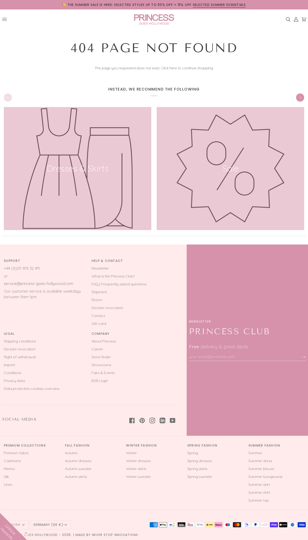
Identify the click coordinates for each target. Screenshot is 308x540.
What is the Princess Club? (113, 276)
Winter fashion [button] (141, 445)
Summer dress (260, 461)
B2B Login (100, 380)
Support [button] (12, 260)
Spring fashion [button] (202, 445)
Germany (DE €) (48, 524)
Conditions (12, 372)
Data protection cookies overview (32, 388)
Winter (131, 453)
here (173, 68)
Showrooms (101, 365)
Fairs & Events (103, 372)
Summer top (258, 500)
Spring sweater (199, 476)
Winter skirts (136, 468)
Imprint (9, 365)
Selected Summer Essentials (219, 4)
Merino (9, 468)
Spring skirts (197, 468)
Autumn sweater (78, 468)
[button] (13, 526)
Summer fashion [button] (264, 445)
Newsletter (100, 268)
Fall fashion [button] (77, 445)
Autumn (71, 453)
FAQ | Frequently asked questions (119, 284)
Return (97, 300)
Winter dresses (138, 461)
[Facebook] (132, 420)
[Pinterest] (142, 420)
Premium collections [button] (25, 445)
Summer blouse (261, 468)
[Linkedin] (162, 420)
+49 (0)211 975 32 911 (22, 268)
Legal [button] (9, 333)
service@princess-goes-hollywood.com (38, 283)
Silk (6, 476)
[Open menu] (6, 19)
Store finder (101, 357)
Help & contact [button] (107, 260)
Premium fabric (16, 453)
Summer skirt (259, 484)
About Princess (104, 341)
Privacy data (14, 380)
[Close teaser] (26, 533)
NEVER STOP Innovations (115, 535)
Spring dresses (199, 461)
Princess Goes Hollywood (32, 535)
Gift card (99, 323)
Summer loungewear (265, 476)
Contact (98, 315)
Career (97, 349)
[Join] (300, 356)
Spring (192, 453)
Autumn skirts (76, 476)
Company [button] (101, 333)
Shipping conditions (20, 341)
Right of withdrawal (20, 357)
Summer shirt (259, 492)
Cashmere (12, 461)
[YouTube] (172, 420)
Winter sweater (138, 476)
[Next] (300, 97)
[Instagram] (152, 420)
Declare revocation (107, 307)
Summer (255, 453)
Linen (8, 484)
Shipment (99, 292)
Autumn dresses (78, 461)
